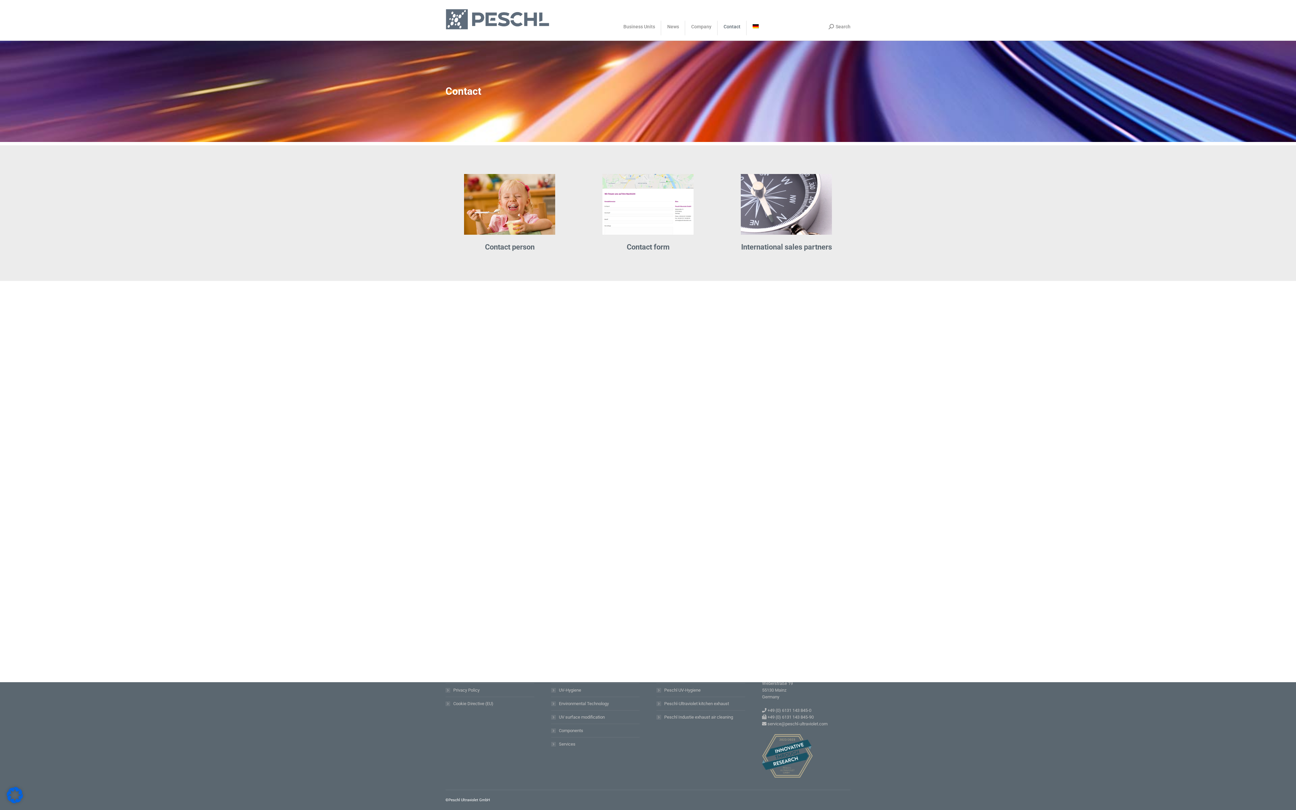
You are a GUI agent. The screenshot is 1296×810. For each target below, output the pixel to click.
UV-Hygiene (570, 690)
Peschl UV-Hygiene (682, 690)
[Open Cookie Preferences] (15, 802)
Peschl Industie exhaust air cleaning (698, 717)
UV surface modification (582, 717)
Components (571, 730)
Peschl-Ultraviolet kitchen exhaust (696, 703)
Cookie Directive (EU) (473, 703)
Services (567, 744)
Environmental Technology (584, 703)
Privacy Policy (466, 690)
